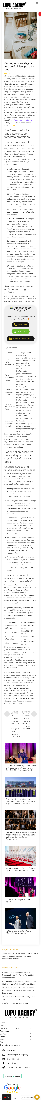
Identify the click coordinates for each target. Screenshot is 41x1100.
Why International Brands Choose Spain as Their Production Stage (21, 869)
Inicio (2, 1023)
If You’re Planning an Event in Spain (15, 1003)
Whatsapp (22, 332)
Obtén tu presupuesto (10, 1045)
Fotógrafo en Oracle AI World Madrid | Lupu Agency (18, 932)
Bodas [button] (3, 1034)
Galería (3, 1026)
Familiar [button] (3, 1037)
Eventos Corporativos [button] (9, 1028)
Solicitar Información (22, 339)
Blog (2, 1042)
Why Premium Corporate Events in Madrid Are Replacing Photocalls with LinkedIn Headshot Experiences (21, 836)
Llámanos (22, 325)
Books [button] (2, 1039)
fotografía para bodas (23, 120)
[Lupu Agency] (14, 8)
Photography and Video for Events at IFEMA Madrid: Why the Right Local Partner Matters (20, 801)
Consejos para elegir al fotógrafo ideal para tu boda (19, 66)
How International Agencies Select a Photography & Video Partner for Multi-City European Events (21, 768)
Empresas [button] (4, 1031)
